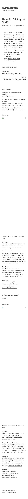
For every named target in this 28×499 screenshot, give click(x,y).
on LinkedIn (8, 284)
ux (9, 58)
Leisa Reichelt (20, 25)
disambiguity (10, 7)
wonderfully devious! (12, 73)
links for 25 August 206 (14, 78)
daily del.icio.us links (12, 67)
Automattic (13, 492)
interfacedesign (9, 61)
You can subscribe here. (15, 276)
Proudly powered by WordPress (9, 490)
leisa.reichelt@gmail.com (9, 287)
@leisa (14, 282)
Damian (7, 56)
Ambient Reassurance (8, 97)
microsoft (16, 58)
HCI (11, 58)
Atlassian (4, 246)
